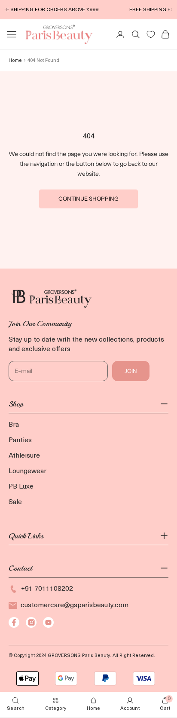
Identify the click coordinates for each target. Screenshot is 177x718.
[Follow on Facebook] (14, 622)
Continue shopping (88, 198)
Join (131, 370)
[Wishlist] (151, 34)
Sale (15, 502)
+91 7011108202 (47, 589)
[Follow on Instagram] (31, 622)
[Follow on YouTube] (48, 622)
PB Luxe (21, 486)
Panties (20, 440)
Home (15, 60)
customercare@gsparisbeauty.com (74, 605)
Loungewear (27, 471)
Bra (14, 425)
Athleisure (24, 455)
